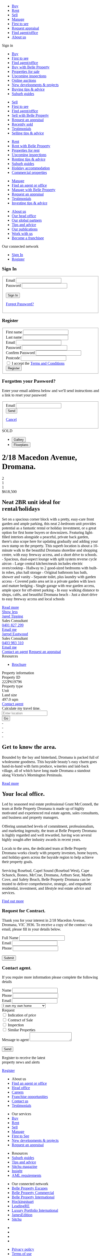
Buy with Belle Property (31, 67)
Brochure (19, 664)
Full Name (10, 938)
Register (8, 1070)
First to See (20, 1136)
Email (10, 280)
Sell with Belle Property (30, 115)
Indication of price (22, 1015)
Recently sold (22, 124)
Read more (10, 607)
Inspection (16, 1025)
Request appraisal (25, 28)
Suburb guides (23, 94)
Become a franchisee (28, 238)
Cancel (11, 419)
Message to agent (15, 1040)
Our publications (25, 229)
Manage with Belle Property (33, 190)
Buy (15, 6)
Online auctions (24, 80)
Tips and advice (24, 225)
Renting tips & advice (28, 159)
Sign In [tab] (17, 255)
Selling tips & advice (28, 133)
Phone (7, 948)
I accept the (38, 363)
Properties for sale (25, 71)
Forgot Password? (20, 304)
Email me (9, 629)
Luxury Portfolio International (35, 1210)
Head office (21, 1088)
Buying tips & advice (28, 89)
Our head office (24, 216)
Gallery (19, 440)
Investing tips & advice (29, 203)
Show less (10, 612)
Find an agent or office (29, 185)
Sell (15, 15)
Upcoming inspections (29, 76)
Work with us (22, 233)
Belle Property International (33, 1197)
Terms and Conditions (47, 363)
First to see (20, 24)
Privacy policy (23, 1249)
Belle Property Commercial (33, 1193)
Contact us (20, 1101)
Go (6, 718)
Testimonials (21, 129)
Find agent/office (25, 33)
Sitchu (17, 1219)
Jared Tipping (12, 616)
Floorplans (21, 445)
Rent (15, 10)
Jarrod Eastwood (15, 634)
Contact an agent (15, 652)
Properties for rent (25, 150)
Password (13, 285)
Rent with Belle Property (31, 146)
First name (14, 332)
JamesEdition (22, 1215)
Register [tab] (18, 259)
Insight (17, 1171)
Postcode (13, 358)
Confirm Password (20, 353)
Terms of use (22, 1254)
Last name (14, 337)
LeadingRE (21, 1206)
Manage (18, 19)
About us (19, 37)
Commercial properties (29, 172)
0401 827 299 (13, 625)
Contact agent (12, 704)
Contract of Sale (20, 1020)
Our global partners (27, 220)
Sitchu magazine (24, 1166)
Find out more (13, 901)
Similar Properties (21, 1030)
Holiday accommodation (31, 168)
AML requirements (26, 1175)
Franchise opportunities (30, 1097)
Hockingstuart (23, 1201)
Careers (18, 1092)
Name (6, 990)
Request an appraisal (28, 120)
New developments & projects (35, 85)
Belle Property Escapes (30, 1188)
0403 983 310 (13, 643)
